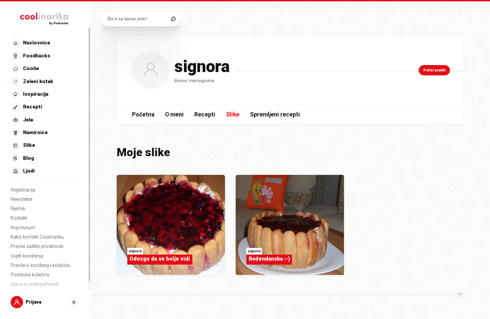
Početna (143, 114)
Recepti (204, 114)
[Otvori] (74, 302)
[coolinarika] (45, 17)
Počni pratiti (434, 70)
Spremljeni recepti (275, 114)
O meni (174, 114)
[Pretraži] (173, 19)
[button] (44, 107)
